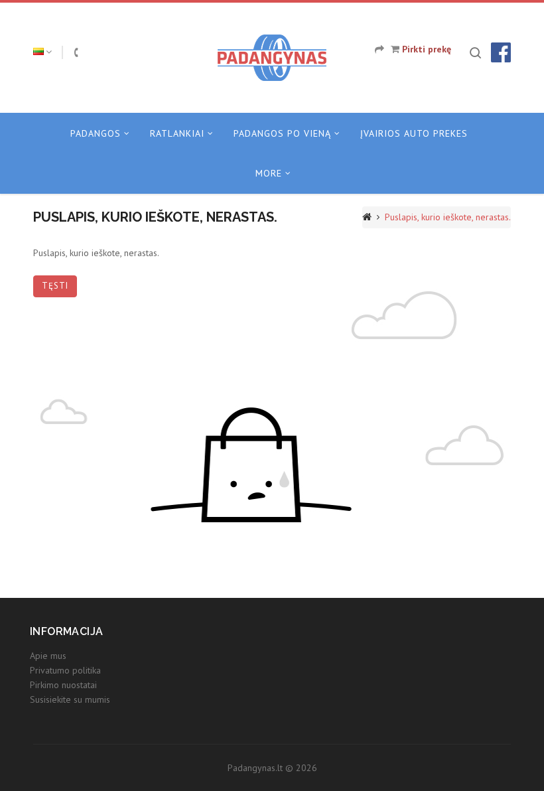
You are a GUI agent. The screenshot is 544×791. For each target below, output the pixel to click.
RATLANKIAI (177, 133)
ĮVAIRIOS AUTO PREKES (414, 133)
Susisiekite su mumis (70, 699)
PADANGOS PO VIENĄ (282, 133)
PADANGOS (95, 133)
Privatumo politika (65, 670)
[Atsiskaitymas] (379, 49)
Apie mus (48, 656)
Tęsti (55, 285)
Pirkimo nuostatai (63, 685)
